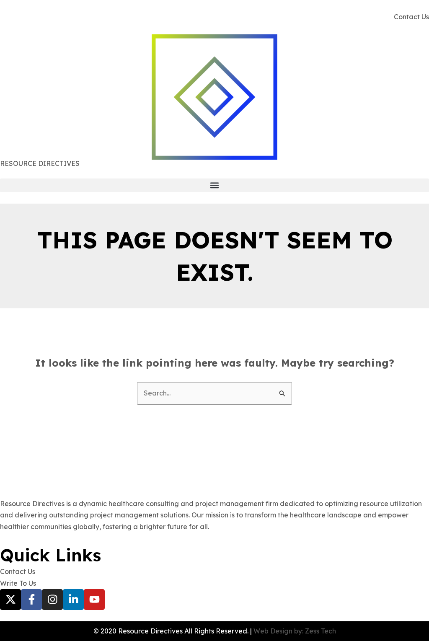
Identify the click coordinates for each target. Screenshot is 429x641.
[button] (214, 185)
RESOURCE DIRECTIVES (40, 163)
